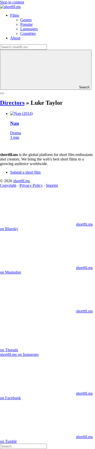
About (15, 38)
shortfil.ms (21, 181)
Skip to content (12, 2)
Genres (26, 20)
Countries (28, 33)
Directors (12, 102)
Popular (26, 24)
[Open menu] (2, 93)
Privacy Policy (31, 185)
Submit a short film (25, 172)
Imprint (52, 185)
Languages (29, 29)
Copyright (8, 185)
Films (14, 15)
